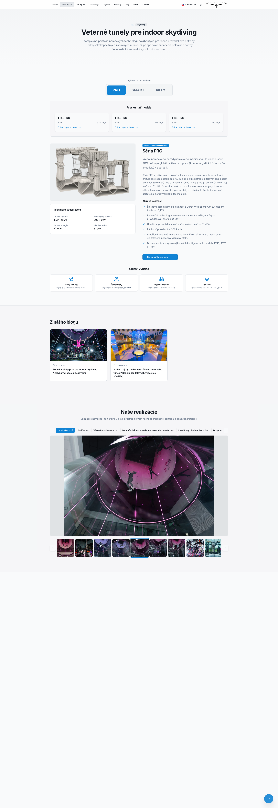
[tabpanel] (139, 196)
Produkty (66, 4)
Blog (127, 4)
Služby (79, 4)
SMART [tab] (138, 90)
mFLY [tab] (160, 90)
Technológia (94, 4)
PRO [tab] (116, 90)
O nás (135, 4)
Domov (55, 4)
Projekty (117, 4)
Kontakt (145, 4)
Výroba (107, 4)
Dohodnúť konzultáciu (157, 257)
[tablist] (139, 90)
